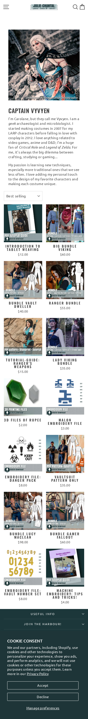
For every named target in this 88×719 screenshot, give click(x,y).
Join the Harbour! (43, 624)
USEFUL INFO (43, 614)
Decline (43, 697)
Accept (42, 685)
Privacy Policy (38, 673)
